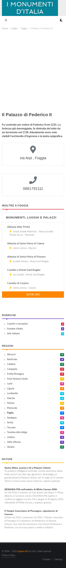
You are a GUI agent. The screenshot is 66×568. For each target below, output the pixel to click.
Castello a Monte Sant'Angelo (23, 270)
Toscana (11, 427)
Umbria (11, 437)
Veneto (11, 447)
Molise (10, 403)
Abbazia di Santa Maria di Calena (25, 243)
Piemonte (12, 408)
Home (5, 28)
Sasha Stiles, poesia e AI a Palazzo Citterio (27, 468)
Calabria (11, 364)
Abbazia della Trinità (18, 227)
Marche (11, 398)
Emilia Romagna (15, 374)
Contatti (46, 559)
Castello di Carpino (18, 283)
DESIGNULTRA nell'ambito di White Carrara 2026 (30, 489)
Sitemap (58, 559)
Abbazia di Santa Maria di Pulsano (26, 256)
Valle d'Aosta (14, 442)
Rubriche (9, 315)
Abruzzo (11, 354)
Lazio (10, 383)
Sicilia (10, 422)
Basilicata (12, 359)
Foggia (24, 28)
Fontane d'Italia (15, 329)
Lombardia (12, 393)
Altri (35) (33, 294)
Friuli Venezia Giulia (17, 379)
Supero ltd (22, 551)
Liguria (10, 388)
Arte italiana (13, 333)
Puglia (14, 28)
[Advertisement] (33, 71)
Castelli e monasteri (17, 324)
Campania (12, 369)
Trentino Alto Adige (17, 432)
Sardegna (11, 418)
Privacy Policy (8, 555)
